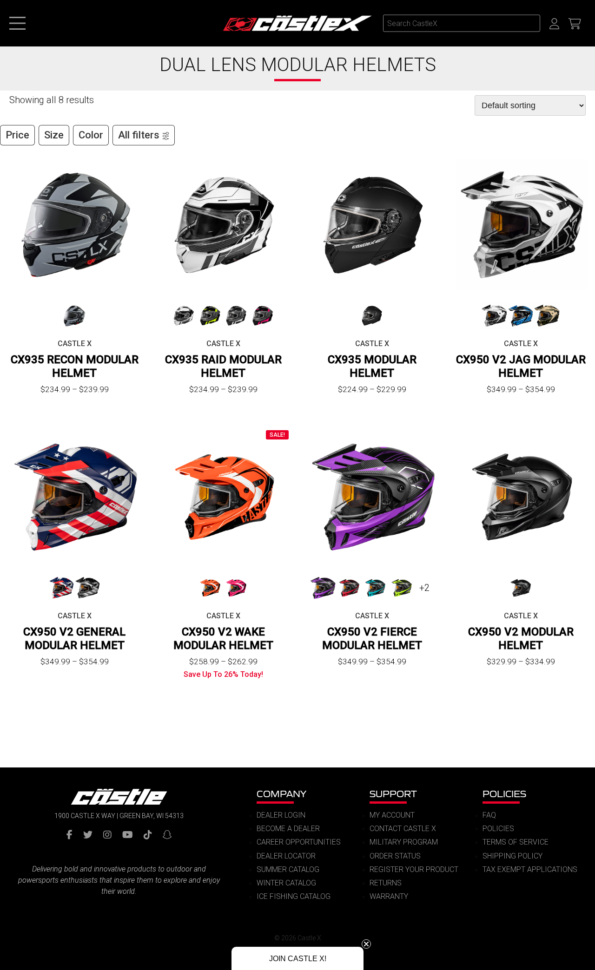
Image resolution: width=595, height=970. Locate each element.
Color (91, 135)
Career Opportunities (299, 842)
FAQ (489, 815)
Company (281, 794)
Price (17, 135)
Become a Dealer (288, 828)
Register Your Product (414, 869)
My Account (392, 815)
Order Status (395, 856)
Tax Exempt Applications (530, 869)
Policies (504, 794)
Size (54, 135)
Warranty (389, 896)
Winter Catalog (286, 882)
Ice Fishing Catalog (294, 896)
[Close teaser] (366, 944)
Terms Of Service (516, 842)
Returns (386, 882)
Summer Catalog (288, 869)
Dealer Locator (286, 856)
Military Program (404, 842)
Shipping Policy (512, 856)
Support (393, 794)
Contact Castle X (403, 828)
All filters (138, 135)
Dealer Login (281, 815)
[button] (297, 958)
